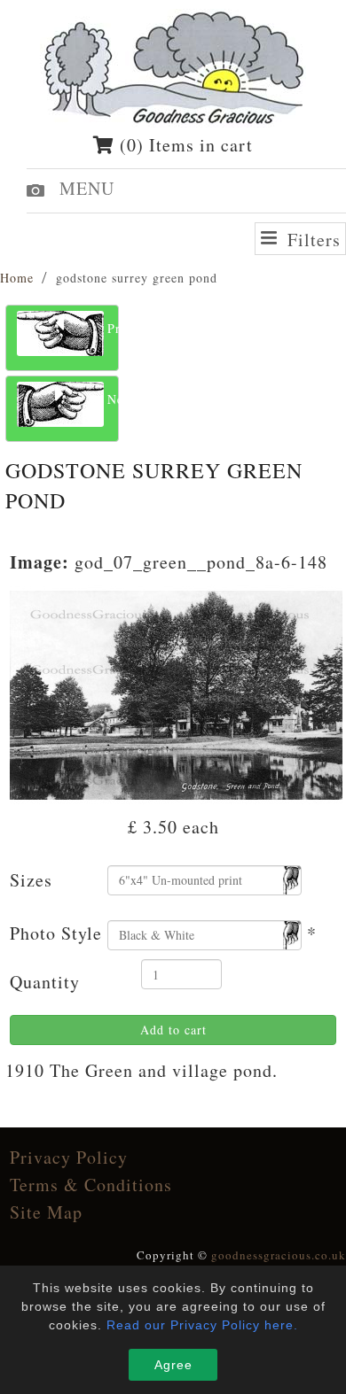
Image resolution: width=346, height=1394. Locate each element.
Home (17, 277)
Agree (173, 1365)
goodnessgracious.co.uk (278, 1255)
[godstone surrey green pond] (176, 692)
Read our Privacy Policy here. (202, 1325)
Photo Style (56, 933)
